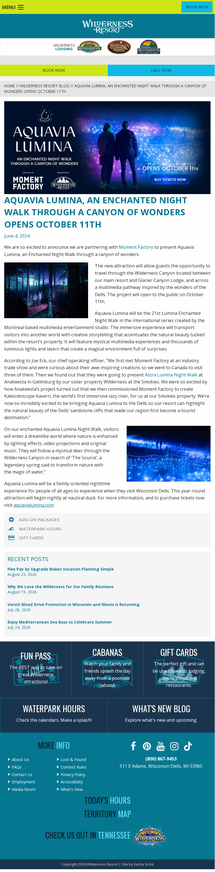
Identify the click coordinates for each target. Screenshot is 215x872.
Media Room (24, 789)
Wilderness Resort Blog (44, 85)
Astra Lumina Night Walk (171, 375)
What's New (72, 789)
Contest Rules (73, 767)
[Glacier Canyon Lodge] (119, 47)
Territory (107, 814)
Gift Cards (31, 537)
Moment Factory (136, 247)
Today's (107, 800)
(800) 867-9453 (161, 759)
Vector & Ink (144, 864)
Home (9, 85)
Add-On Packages (39, 519)
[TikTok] (188, 746)
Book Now (197, 6)
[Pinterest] (147, 746)
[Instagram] (175, 746)
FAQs (17, 767)
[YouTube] (161, 746)
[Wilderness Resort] (89, 47)
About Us (20, 759)
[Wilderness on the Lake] (149, 47)
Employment (23, 781)
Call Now (161, 70)
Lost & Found (73, 759)
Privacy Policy (73, 774)
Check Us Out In (88, 835)
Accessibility (72, 781)
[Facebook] (133, 746)
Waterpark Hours (40, 529)
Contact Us (22, 774)
